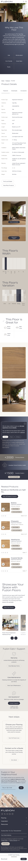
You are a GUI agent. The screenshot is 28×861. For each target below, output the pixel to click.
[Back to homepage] (7, 1)
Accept (5, 436)
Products (8, 80)
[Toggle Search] (24, 1)
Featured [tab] (5, 90)
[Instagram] (12, 814)
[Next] (15, 638)
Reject (11, 436)
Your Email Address (6, 835)
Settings (18, 436)
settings (22, 432)
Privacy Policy (4, 840)
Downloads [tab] (14, 90)
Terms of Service (13, 840)
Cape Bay (14, 102)
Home (2, 80)
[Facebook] (2, 814)
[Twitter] (5, 814)
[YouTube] (7, 814)
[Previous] (12, 638)
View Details (15, 508)
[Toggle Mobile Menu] (26, 1)
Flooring (3, 818)
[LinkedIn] (10, 814)
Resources (4, 824)
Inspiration (4, 821)
